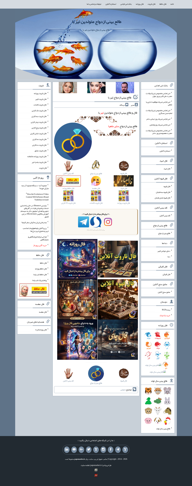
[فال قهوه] (118, 300)
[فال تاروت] (118, 260)
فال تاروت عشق (41, 151)
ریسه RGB (166, 310)
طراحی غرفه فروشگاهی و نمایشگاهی (38, 238)
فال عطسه (43, 312)
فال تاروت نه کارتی (39, 139)
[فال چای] (118, 340)
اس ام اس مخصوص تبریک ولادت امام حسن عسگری (159, 111)
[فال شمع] (77, 300)
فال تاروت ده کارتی (39, 145)
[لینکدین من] (67, 449)
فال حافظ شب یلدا (40, 274)
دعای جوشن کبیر (163, 251)
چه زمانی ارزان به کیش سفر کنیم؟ (34, 222)
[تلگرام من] (118, 449)
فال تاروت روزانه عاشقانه (37, 156)
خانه (172, 4)
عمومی (123, 390)
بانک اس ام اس (126, 4)
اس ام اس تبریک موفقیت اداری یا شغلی (159, 103)
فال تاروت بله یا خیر (39, 162)
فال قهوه (167, 186)
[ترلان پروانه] (96, 88)
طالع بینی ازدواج (122, 126)
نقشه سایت (85, 465)
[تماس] (96, 449)
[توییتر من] (89, 449)
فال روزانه (140, 4)
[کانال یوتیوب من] (74, 449)
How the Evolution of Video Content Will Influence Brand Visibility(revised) (37, 197)
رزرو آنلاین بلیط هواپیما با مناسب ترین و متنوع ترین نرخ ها (36, 229)
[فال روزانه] (77, 260)
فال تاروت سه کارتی (39, 116)
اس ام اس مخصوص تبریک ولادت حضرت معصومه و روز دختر (159, 131)
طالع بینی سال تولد (163, 428)
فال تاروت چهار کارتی (39, 122)
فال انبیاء (166, 169)
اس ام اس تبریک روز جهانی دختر (158, 119)
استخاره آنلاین (110, 4)
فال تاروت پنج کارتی (39, 128)
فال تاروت (151, 4)
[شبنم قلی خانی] (68, 88)
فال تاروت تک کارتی (39, 110)
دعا (169, 257)
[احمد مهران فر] (125, 88)
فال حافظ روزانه (41, 269)
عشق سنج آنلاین (164, 292)
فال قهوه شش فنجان (162, 198)
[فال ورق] (77, 340)
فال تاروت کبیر (41, 99)
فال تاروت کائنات (40, 105)
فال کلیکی (166, 274)
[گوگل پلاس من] (81, 449)
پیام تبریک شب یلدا (39, 280)
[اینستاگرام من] (103, 449)
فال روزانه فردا (41, 329)
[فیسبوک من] (110, 449)
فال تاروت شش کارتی (38, 133)
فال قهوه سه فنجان (163, 192)
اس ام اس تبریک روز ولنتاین (160, 125)
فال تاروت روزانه (40, 93)
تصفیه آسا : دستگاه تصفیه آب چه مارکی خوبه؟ (35, 187)
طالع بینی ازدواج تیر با (119, 97)
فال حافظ (163, 4)
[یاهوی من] (125, 449)
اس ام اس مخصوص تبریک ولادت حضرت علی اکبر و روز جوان (159, 94)
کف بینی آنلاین (165, 215)
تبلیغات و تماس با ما (94, 4)
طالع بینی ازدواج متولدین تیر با (96, 21)
